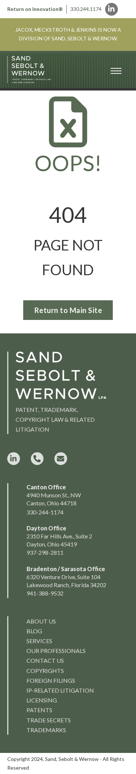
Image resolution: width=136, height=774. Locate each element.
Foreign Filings (50, 680)
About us (41, 621)
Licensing (41, 700)
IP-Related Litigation (60, 690)
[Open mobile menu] (116, 71)
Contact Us (45, 660)
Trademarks (46, 729)
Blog (34, 630)
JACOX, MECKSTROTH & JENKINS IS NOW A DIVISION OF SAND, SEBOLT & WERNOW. (68, 34)
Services (39, 640)
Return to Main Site (68, 310)
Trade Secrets (48, 720)
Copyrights (45, 670)
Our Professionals (56, 650)
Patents (39, 709)
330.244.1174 (86, 9)
